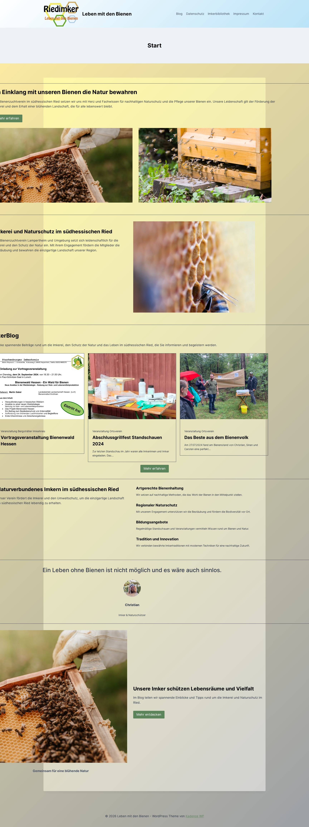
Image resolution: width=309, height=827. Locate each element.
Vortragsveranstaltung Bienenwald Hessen (37, 440)
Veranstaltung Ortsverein (107, 431)
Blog (179, 14)
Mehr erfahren (155, 468)
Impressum (241, 14)
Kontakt (258, 14)
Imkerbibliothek (219, 14)
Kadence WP (195, 816)
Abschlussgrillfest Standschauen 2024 (127, 440)
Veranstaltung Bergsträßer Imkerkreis (23, 431)
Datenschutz (195, 14)
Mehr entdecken (148, 714)
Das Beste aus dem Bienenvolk (216, 437)
